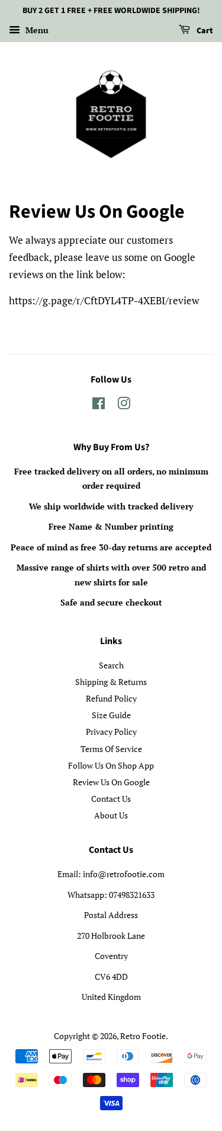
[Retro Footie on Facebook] (98, 405)
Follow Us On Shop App (111, 765)
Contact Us (111, 798)
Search (111, 665)
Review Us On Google (111, 782)
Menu (36, 30)
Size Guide (111, 715)
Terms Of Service (111, 748)
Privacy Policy (111, 731)
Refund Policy (111, 698)
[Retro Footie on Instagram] (123, 405)
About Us (111, 815)
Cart (204, 31)
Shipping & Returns (111, 681)
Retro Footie (143, 1035)
